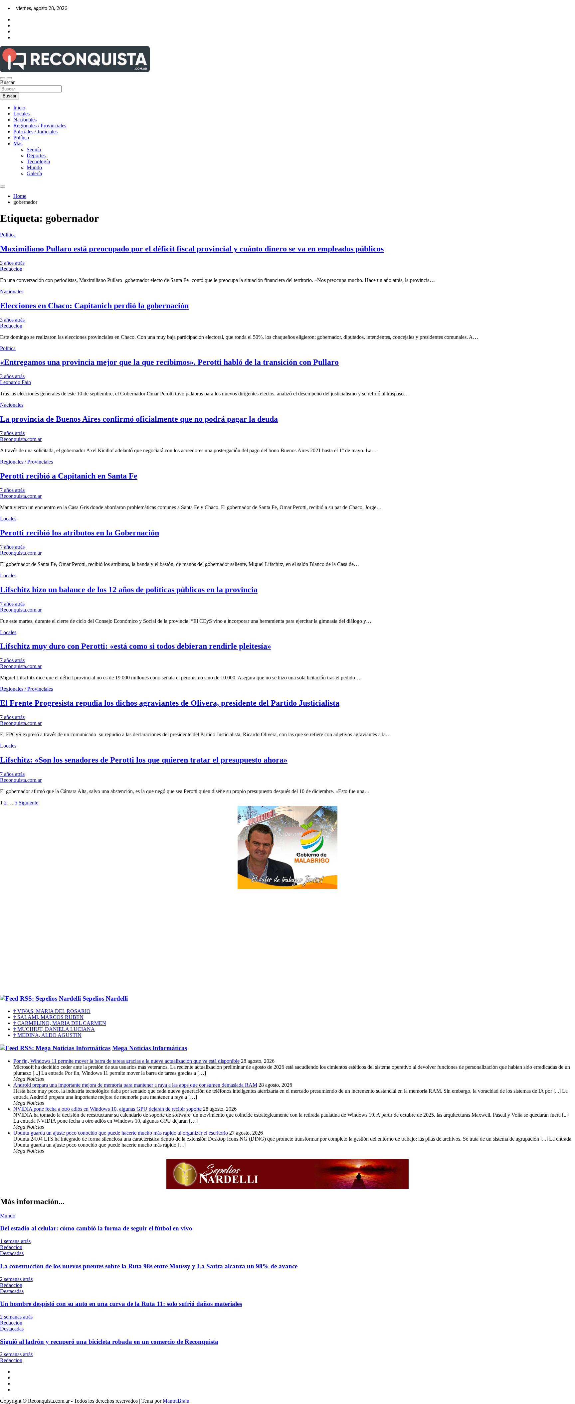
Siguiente (28, 802)
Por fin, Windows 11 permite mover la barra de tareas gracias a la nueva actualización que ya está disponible (126, 1061)
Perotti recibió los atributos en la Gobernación (79, 532)
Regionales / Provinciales (39, 125)
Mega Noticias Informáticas (149, 1048)
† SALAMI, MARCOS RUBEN (48, 1017)
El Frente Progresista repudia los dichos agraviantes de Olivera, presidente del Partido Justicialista (169, 703)
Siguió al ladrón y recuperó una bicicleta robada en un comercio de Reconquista (109, 1341)
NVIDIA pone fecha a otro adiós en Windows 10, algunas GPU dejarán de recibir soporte (107, 1109)
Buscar (7, 82)
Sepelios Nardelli (105, 998)
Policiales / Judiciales (35, 131)
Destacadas (12, 1253)
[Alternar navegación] (2, 78)
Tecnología (38, 161)
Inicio (19, 107)
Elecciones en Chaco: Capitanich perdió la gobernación (94, 305)
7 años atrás (12, 433)
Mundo (34, 167)
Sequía (34, 149)
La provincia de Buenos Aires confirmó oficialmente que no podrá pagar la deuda (139, 419)
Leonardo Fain (15, 382)
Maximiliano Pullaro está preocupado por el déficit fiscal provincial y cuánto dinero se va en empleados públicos (192, 248)
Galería (34, 173)
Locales (21, 113)
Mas (17, 143)
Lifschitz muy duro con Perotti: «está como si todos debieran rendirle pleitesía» (135, 646)
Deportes (36, 155)
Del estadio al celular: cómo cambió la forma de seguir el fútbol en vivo (96, 1228)
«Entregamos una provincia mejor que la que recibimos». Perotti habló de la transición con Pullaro (169, 362)
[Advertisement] (287, 942)
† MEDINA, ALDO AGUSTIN (47, 1035)
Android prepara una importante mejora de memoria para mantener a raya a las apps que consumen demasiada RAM (135, 1085)
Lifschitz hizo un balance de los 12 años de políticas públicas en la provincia (129, 589)
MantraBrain (176, 1401)
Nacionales (25, 119)
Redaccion (11, 269)
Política (21, 137)
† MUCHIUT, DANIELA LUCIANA (54, 1029)
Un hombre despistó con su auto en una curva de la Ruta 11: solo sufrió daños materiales (121, 1303)
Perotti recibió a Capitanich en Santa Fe (68, 476)
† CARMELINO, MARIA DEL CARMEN (59, 1023)
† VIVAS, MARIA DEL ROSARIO (52, 1011)
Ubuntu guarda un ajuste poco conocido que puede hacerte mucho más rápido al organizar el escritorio (120, 1133)
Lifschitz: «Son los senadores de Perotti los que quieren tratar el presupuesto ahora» (144, 760)
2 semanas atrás (16, 1279)
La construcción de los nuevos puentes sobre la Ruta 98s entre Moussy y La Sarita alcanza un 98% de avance (148, 1266)
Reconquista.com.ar (21, 439)
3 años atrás (12, 263)
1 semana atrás (15, 1241)
